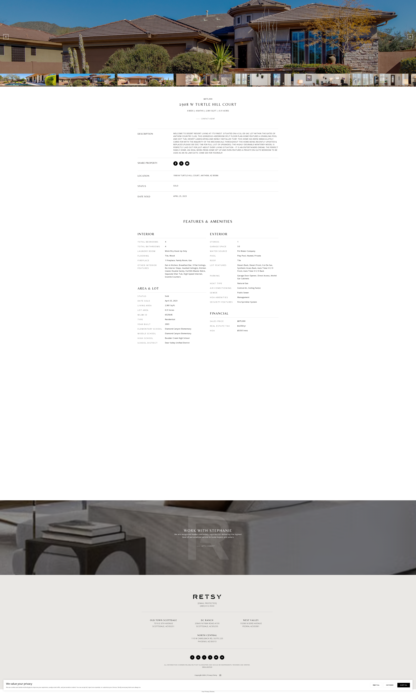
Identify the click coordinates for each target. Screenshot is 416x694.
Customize (389, 685)
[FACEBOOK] (192, 657)
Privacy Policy (212, 675)
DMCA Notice (207, 667)
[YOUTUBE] (216, 657)
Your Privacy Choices (208, 691)
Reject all (376, 685)
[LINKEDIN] (198, 657)
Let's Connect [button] (208, 546)
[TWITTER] (204, 657)
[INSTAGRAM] (210, 657)
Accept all (403, 685)
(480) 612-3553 (207, 606)
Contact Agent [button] (208, 119)
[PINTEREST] (222, 657)
